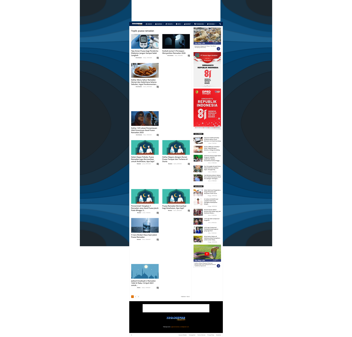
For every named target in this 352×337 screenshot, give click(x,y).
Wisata (170, 24)
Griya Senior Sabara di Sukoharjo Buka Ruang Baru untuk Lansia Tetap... (212, 238)
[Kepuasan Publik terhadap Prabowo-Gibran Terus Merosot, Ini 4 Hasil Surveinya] (198, 140)
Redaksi (139, 163)
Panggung (200, 24)
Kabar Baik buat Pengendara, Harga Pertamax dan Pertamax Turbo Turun (212, 191)
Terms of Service (201, 335)
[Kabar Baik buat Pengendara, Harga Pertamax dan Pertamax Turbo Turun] (198, 192)
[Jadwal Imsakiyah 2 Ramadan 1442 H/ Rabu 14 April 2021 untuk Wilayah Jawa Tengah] (145, 271)
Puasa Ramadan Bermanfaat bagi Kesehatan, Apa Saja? (174, 207)
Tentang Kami (192, 335)
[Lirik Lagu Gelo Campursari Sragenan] (198, 221)
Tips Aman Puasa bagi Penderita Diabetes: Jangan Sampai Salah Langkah (144, 53)
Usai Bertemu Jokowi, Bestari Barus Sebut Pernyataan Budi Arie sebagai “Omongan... (212, 176)
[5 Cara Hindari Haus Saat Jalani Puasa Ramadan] (145, 225)
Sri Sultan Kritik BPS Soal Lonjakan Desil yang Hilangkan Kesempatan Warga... (211, 201)
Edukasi (212, 24)
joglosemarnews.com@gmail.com (180, 326)
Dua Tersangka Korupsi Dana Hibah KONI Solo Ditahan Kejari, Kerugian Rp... (212, 167)
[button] (220, 24)
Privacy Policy (210, 335)
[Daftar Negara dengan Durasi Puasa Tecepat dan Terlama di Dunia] (176, 147)
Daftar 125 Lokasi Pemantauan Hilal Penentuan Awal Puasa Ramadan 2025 (144, 130)
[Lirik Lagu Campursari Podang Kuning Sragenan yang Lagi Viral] (198, 230)
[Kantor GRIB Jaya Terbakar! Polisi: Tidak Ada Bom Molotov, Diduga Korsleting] (198, 149)
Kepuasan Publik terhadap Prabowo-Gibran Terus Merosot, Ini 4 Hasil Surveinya (212, 139)
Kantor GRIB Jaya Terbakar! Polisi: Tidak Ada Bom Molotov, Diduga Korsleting (212, 148)
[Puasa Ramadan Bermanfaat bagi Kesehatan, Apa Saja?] (176, 196)
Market (188, 24)
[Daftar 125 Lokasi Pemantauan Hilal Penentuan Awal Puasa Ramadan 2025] (145, 118)
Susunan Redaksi (183, 335)
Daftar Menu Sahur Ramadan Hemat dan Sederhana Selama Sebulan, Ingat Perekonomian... (144, 82)
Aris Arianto (139, 57)
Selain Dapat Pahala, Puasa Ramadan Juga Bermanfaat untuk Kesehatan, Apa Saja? (142, 159)
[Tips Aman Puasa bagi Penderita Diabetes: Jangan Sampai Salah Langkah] (145, 41)
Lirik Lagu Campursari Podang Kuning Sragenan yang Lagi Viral (211, 229)
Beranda (133, 28)
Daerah (159, 24)
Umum (149, 24)
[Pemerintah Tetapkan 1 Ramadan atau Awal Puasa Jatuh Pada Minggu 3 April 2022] (145, 196)
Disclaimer (218, 335)
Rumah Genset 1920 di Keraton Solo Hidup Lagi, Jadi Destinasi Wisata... (212, 211)
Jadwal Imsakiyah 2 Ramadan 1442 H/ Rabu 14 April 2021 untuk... (143, 283)
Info (179, 24)
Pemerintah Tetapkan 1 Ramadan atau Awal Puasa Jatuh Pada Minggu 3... (144, 208)
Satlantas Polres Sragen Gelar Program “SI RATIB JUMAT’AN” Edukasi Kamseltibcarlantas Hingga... (212, 158)
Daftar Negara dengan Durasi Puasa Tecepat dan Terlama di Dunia (175, 159)
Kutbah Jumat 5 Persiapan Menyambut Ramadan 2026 (174, 52)
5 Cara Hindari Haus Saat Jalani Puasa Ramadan (144, 236)
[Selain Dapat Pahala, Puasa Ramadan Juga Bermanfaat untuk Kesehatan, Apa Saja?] (145, 147)
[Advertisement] (160, 101)
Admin (138, 287)
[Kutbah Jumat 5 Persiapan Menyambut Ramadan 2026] (176, 41)
